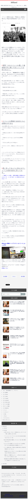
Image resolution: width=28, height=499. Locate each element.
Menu (2, 9)
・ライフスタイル (6, 417)
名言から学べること (6, 419)
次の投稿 (5, 276)
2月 (4, 428)
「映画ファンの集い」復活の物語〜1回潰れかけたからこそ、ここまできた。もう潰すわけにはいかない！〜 (13, 177)
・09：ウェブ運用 (6, 406)
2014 (4, 463)
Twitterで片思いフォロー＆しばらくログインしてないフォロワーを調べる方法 (17, 345)
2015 (4, 426)
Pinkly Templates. (8, 496)
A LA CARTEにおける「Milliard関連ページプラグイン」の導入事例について (17, 353)
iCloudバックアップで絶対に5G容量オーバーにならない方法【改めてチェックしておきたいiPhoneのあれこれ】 (17, 302)
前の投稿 (23, 276)
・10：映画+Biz (6, 408)
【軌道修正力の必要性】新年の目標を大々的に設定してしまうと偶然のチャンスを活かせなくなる (17, 336)
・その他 (4, 414)
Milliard (14, 2)
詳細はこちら (5, 268)
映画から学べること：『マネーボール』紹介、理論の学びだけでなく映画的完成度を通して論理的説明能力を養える (17, 363)
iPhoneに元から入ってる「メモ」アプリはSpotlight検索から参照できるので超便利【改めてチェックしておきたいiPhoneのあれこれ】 (17, 371)
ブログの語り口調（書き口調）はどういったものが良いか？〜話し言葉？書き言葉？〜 (17, 311)
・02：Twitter (5, 396)
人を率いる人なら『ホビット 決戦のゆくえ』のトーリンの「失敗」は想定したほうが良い (17, 319)
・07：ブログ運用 (6, 404)
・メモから (5, 415)
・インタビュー (6, 412)
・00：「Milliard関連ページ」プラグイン (10, 390)
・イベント (5, 410)
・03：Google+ (5, 398)
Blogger (22, 496)
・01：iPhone (5, 394)
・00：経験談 (5, 392)
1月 (4, 430)
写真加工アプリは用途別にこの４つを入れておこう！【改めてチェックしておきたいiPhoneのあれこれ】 (17, 328)
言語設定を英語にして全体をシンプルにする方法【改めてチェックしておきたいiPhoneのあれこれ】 (17, 379)
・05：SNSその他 (6, 402)
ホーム (14, 276)
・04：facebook (6, 400)
